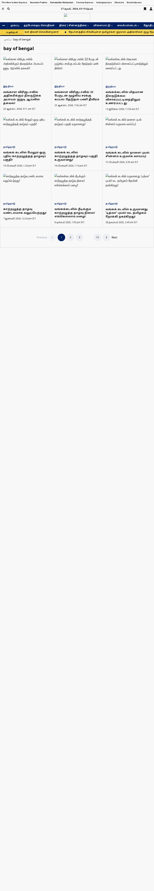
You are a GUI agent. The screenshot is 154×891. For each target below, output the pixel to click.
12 (97, 237)
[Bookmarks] (145, 9)
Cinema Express (84, 2)
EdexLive (119, 2)
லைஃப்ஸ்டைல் (127, 25)
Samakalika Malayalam (61, 2)
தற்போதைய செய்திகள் (39, 25)
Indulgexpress (104, 2)
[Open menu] (3, 9)
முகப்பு (15, 25)
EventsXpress (134, 2)
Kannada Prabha (38, 2)
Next (114, 237)
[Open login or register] (151, 9)
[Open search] (8, 8)
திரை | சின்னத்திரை (73, 25)
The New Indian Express (14, 2)
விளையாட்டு (101, 25)
